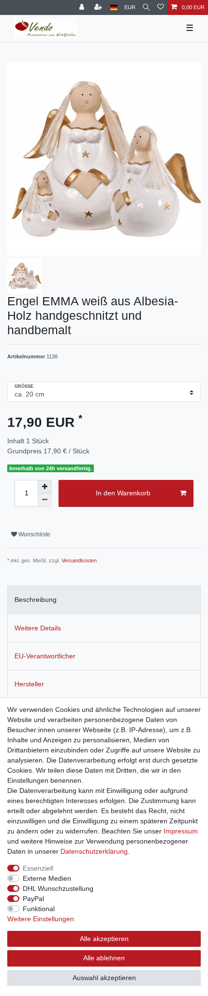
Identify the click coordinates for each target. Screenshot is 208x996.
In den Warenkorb (123, 493)
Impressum (180, 831)
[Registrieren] (99, 7)
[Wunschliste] (160, 7)
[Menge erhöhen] (44, 486)
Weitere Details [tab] (38, 628)
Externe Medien (47, 878)
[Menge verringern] (44, 500)
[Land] (114, 7)
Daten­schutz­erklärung (94, 851)
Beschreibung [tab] (36, 599)
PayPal (33, 898)
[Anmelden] (82, 7)
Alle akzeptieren (104, 938)
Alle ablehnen (104, 958)
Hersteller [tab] (29, 684)
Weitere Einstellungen (40, 919)
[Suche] (146, 7)
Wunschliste (33, 534)
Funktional (39, 909)
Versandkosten (79, 560)
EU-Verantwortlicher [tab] (45, 656)
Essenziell (38, 868)
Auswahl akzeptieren (104, 978)
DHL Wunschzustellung (58, 888)
